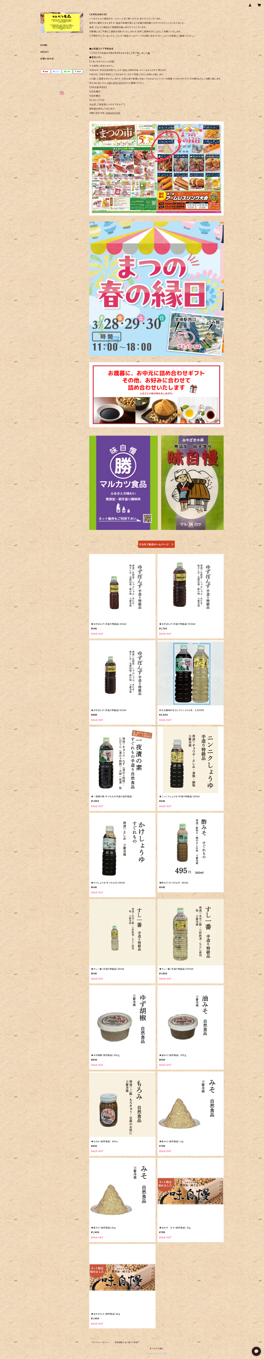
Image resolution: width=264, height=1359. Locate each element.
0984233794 (113, 113)
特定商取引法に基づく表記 (126, 1342)
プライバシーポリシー (101, 1342)
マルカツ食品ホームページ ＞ (156, 544)
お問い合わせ (47, 58)
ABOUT (44, 52)
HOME (44, 45)
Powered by (153, 1353)
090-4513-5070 (116, 83)
